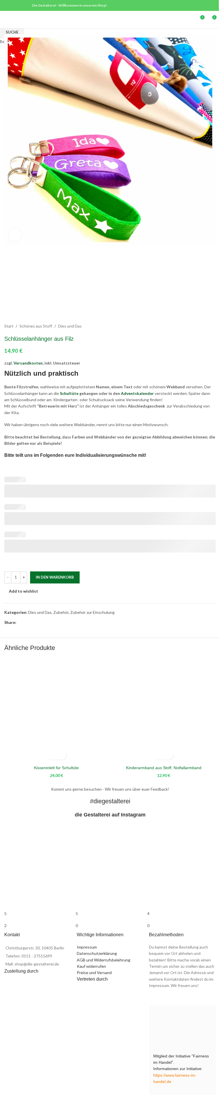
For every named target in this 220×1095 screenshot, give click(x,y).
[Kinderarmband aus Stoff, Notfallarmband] (163, 710)
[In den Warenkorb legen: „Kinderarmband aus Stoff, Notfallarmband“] (159, 755)
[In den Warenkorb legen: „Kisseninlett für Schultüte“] (51, 755)
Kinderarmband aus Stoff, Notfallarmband (163, 767)
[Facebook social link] (7, 5)
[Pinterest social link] (15, 5)
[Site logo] (110, 19)
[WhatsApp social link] (22, 5)
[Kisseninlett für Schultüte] (56, 710)
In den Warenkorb (55, 577)
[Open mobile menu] (6, 19)
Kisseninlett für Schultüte (56, 767)
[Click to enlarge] (15, 234)
